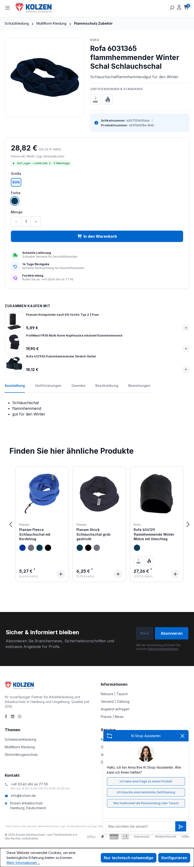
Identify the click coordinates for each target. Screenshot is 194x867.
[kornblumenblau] (22, 547)
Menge (16, 212)
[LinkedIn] (12, 716)
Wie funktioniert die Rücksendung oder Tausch (146, 803)
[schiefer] (31, 547)
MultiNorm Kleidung (20, 747)
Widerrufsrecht (165, 836)
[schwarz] (48, 547)
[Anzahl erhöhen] (36, 222)
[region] (44, 77)
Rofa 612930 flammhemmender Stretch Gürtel (61, 356)
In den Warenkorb (100, 236)
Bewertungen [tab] (139, 385)
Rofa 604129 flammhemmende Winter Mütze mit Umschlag (154, 534)
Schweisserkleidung (20, 739)
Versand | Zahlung (115, 701)
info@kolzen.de (23, 796)
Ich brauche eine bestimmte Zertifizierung (146, 792)
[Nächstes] (188, 524)
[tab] (15, 388)
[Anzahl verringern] (16, 222)
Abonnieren (172, 633)
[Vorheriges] (10, 524)
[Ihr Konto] (179, 7)
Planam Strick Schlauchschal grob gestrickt (93, 534)
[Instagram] (19, 716)
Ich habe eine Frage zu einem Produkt (146, 781)
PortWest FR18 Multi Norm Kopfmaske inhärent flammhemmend (74, 335)
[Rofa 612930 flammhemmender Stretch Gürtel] (14, 363)
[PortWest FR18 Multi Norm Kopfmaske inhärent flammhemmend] (14, 342)
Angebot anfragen (115, 709)
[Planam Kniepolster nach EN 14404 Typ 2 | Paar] (14, 321)
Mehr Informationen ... (23, 863)
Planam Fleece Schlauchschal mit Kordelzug (34, 534)
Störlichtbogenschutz (21, 755)
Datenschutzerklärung (163, 649)
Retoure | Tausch (114, 694)
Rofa (94, 40)
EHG (16, 182)
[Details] (61, 574)
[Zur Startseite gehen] (38, 7)
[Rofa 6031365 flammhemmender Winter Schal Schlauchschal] (44, 77)
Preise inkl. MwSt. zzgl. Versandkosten (37, 156)
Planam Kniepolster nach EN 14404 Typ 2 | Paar (62, 314)
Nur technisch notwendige (128, 857)
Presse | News (112, 717)
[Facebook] (6, 716)
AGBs (185, 836)
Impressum (142, 836)
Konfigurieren (174, 857)
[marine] (39, 547)
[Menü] (7, 7)
